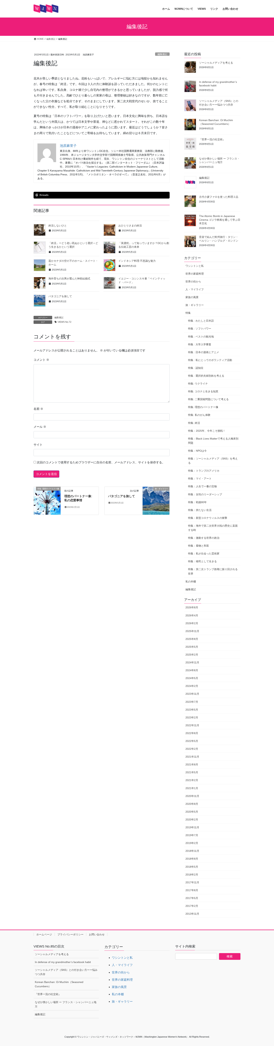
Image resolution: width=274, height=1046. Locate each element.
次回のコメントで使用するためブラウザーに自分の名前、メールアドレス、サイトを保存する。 (101, 462)
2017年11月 (192, 882)
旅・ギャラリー (194, 305)
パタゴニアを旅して (60, 296)
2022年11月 (192, 725)
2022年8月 (191, 733)
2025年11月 (192, 631)
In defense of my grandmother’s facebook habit (63, 962)
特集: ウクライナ (198, 383)
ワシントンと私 (194, 265)
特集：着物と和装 (198, 545)
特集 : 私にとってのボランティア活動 (210, 360)
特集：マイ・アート (200, 478)
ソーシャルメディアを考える (216, 62)
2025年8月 (191, 638)
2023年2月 (191, 717)
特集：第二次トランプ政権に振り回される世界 (213, 571)
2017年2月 (191, 905)
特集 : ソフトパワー (199, 328)
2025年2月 (191, 654)
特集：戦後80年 (197, 502)
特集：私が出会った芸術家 (203, 553)
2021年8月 (191, 764)
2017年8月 (191, 890)
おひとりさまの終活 (132, 225)
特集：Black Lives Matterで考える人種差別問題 (213, 440)
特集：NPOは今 (197, 450)
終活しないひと (57, 225)
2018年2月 (191, 874)
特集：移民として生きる (202, 561)
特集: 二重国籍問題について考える (208, 399)
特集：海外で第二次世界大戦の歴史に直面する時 (213, 527)
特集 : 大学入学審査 (199, 344)
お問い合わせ (97, 934)
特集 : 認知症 (195, 367)
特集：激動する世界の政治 (203, 537)
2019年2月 (191, 843)
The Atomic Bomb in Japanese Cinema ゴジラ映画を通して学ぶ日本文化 (219, 220)
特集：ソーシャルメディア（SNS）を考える (213, 460)
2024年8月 (191, 670)
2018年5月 (191, 866)
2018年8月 (191, 858)
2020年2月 (191, 819)
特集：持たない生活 (200, 510)
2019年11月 (192, 827)
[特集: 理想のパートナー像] (47, 500)
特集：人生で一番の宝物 (202, 486)
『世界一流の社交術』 (212, 139)
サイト (38, 444)
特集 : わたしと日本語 (201, 320)
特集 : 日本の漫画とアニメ (203, 352)
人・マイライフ (194, 289)
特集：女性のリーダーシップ (205, 494)
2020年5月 (191, 811)
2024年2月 (191, 685)
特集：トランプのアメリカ (203, 470)
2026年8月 (191, 607)
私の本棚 (190, 581)
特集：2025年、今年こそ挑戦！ (206, 430)
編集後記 (162, 54)
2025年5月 (191, 646)
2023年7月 (191, 701)
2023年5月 (191, 709)
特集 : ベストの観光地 (201, 336)
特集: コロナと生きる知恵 (203, 391)
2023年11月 (192, 693)
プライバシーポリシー (70, 934)
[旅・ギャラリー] (156, 500)
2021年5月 (191, 772)
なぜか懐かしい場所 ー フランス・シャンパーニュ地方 (65, 1004)
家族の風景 (192, 297)
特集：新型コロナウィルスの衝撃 (207, 517)
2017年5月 (191, 898)
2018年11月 (192, 850)
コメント (41, 359)
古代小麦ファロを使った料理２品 (218, 196)
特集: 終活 (194, 422)
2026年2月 (191, 623)
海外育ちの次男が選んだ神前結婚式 (69, 278)
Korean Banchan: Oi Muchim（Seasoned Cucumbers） (59, 984)
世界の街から (193, 281)
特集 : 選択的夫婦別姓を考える (206, 375)
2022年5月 (191, 740)
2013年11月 (192, 913)
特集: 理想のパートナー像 (203, 407)
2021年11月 (192, 756)
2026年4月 (191, 615)
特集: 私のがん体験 (199, 414)
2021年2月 (191, 780)
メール (40, 426)
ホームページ (44, 934)
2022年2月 (191, 748)
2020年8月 (191, 803)
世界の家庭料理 (194, 273)
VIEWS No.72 (64, 322)
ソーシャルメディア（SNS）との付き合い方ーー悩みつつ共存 (66, 972)
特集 (188, 312)
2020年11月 (192, 796)
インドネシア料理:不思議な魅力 (137, 260)
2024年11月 (192, 662)
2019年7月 (191, 835)
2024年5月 (191, 678)
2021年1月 (191, 788)
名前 (38, 408)
